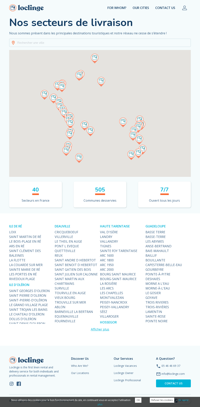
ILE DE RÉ (15, 226)
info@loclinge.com (173, 374)
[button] (100, 43)
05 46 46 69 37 (171, 366)
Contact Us (165, 8)
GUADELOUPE (156, 226)
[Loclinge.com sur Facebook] (18, 384)
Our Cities (141, 8)
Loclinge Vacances (125, 366)
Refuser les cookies (162, 400)
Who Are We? (79, 366)
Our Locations (80, 373)
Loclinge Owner (123, 373)
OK (138, 400)
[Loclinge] (26, 7)
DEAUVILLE (62, 226)
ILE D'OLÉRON (19, 285)
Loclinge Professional (127, 380)
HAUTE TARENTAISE (115, 226)
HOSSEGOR (108, 322)
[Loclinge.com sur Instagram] (11, 384)
